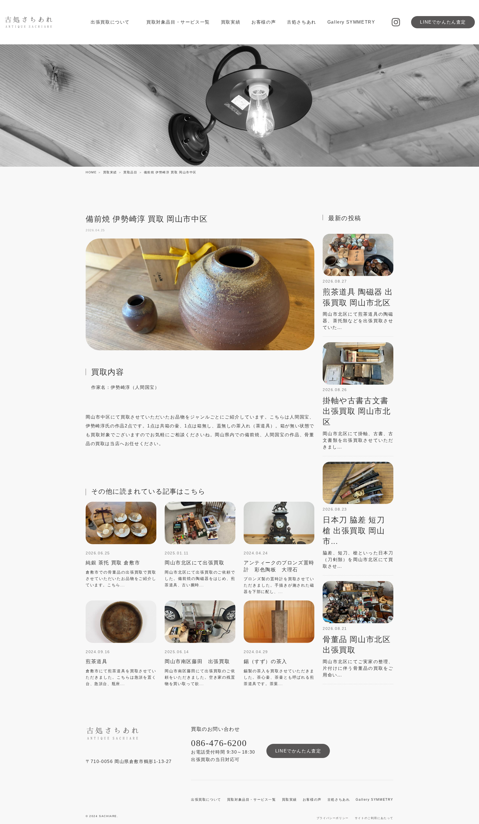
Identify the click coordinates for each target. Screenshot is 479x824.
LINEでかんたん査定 (443, 22)
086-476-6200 (219, 743)
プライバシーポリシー (333, 818)
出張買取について (110, 22)
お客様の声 (263, 22)
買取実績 (230, 22)
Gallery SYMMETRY (351, 22)
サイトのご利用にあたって (374, 818)
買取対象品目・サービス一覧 (178, 22)
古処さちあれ (301, 22)
